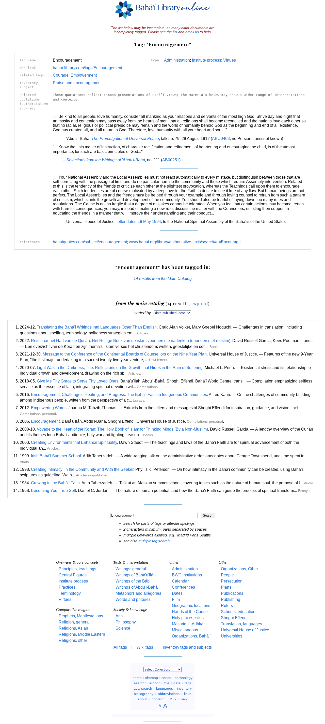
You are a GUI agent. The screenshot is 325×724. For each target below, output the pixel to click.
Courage (61, 75)
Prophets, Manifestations (81, 616)
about (142, 699)
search (139, 683)
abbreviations (169, 694)
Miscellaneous (185, 630)
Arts (119, 616)
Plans (226, 587)
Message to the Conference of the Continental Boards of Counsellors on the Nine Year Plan (125, 354)
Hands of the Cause (190, 611)
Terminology (70, 593)
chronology (183, 678)
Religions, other (73, 640)
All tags (120, 647)
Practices (67, 587)
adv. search (143, 688)
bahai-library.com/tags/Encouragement (87, 68)
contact (158, 699)
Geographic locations (191, 605)
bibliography (143, 694)
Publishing (230, 599)
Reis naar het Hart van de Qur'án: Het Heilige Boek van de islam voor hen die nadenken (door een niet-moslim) (130, 340)
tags (188, 683)
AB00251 (170, 160)
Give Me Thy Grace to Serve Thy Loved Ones (77, 381)
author (154, 683)
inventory (184, 688)
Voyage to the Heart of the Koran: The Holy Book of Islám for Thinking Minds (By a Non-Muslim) (122, 429)
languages (164, 688)
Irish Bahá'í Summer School (56, 456)
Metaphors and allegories (138, 593)
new (184, 699)
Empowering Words (49, 408)
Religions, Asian (73, 628)
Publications (232, 593)
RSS (172, 699)
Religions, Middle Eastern (82, 634)
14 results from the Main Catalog (163, 278)
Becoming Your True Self (53, 490)
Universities (231, 636)
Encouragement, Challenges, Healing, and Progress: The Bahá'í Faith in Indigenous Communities (119, 394)
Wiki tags (145, 647)
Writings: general (131, 569)
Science (123, 628)
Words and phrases (133, 599)
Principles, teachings (77, 569)
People (227, 575)
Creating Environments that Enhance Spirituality (74, 442)
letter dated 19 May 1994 (139, 221)
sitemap (151, 678)
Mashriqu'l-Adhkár (188, 624)
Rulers (227, 605)
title (166, 683)
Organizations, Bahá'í (191, 636)
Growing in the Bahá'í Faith (55, 483)
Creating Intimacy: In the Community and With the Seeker (82, 469)
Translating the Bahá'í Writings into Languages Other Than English (97, 327)
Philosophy (126, 622)
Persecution (231, 581)
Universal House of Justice (245, 630)
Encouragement (45, 421)
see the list (168, 32)
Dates (177, 593)
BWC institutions (187, 575)
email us (192, 32)
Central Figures (73, 575)
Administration (177, 60)
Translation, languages (241, 624)
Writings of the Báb (133, 581)
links (187, 694)
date (177, 683)
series (166, 678)
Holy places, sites (188, 618)
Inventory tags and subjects (187, 647)
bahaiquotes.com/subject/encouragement (90, 242)
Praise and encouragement (77, 83)
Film (176, 599)
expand (199, 303)
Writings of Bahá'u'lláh (136, 575)
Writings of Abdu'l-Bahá (137, 587)
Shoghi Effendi (234, 618)
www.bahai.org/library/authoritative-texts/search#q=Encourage (185, 242)
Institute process (206, 60)
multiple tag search (154, 541)
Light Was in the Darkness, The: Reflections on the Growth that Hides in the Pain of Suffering (120, 367)
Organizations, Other (239, 569)
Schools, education (238, 611)
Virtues (229, 60)
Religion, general (74, 622)
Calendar (180, 581)
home (137, 678)
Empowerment (84, 75)
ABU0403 (221, 138)
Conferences (183, 587)
